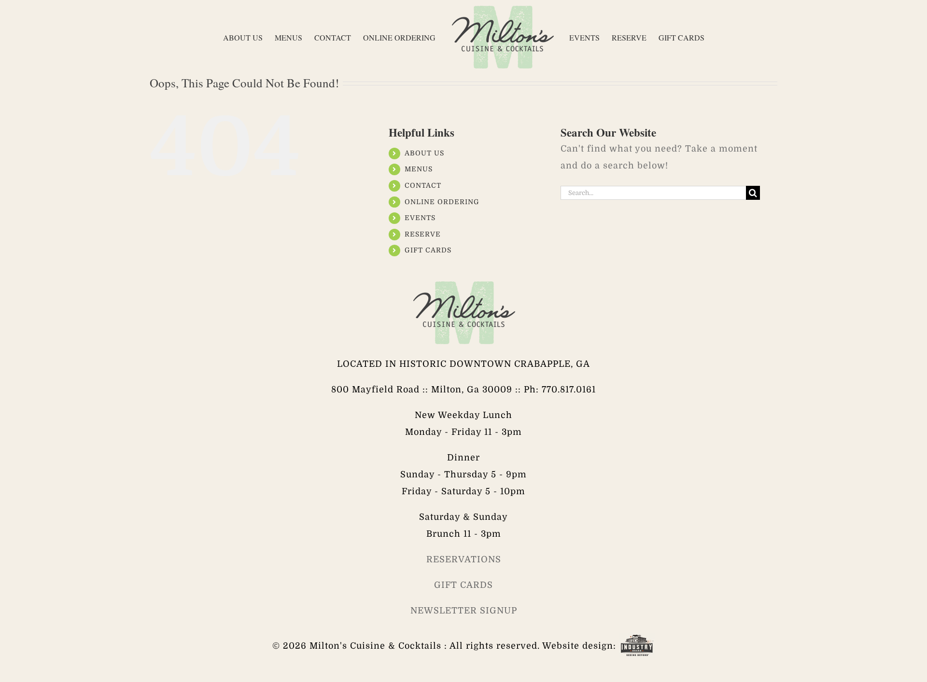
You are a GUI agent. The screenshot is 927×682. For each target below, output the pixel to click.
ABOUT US (424, 153)
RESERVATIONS (463, 559)
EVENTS (420, 218)
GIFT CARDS (428, 250)
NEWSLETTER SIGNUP (463, 610)
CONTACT (423, 185)
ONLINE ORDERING (442, 202)
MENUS (419, 169)
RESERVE (423, 234)
